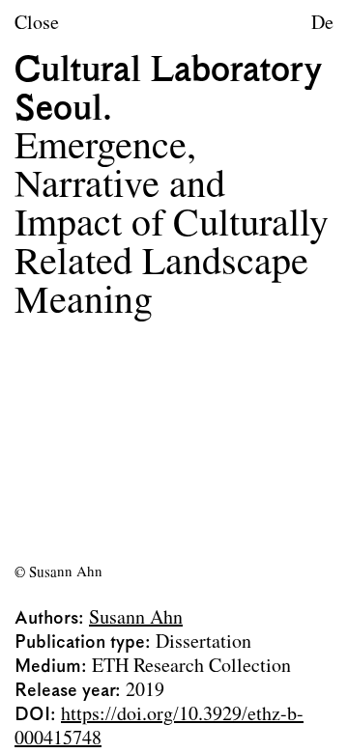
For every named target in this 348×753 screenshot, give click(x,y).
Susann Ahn (136, 618)
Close (36, 24)
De (322, 24)
